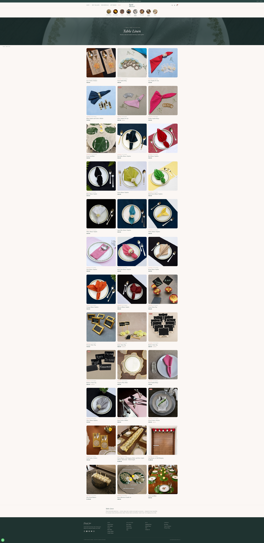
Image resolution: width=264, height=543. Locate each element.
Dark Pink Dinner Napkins (124, 269)
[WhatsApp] (87, 531)
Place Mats (109, 529)
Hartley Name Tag (153, 345)
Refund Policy (148, 526)
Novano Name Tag (91, 345)
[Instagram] (84, 531)
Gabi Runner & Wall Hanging (155, 458)
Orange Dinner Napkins (92, 307)
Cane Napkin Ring (122, 80)
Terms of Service (167, 526)
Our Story (166, 524)
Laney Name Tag (121, 345)
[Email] (94, 531)
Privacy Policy (167, 527)
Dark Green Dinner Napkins (155, 194)
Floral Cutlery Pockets (154, 420)
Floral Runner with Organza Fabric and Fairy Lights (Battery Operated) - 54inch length (130, 458)
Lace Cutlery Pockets (91, 80)
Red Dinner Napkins (153, 156)
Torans (108, 527)
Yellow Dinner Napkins (154, 231)
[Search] (172, 5)
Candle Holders (110, 533)
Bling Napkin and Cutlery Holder (94, 118)
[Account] (174, 5)
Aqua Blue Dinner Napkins (124, 230)
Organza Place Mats (122, 382)
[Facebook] (89, 531)
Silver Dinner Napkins (92, 420)
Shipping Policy (148, 524)
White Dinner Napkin (91, 231)
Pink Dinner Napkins (91, 269)
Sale (119, 5)
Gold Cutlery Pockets (91, 458)
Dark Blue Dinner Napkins (124, 156)
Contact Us (147, 529)
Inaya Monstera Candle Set (124, 497)
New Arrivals (105, 5)
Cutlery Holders (110, 531)
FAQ (146, 527)
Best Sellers (96, 5)
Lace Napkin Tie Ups (153, 80)
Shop (87, 5)
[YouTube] (91, 531)
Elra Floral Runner (91, 497)
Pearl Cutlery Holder (122, 420)
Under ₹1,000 (129, 528)
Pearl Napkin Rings (153, 382)
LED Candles (110, 526)
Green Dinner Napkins (123, 192)
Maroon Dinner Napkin (123, 307)
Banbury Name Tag (91, 382)
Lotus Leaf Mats (90, 156)
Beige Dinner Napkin (153, 269)
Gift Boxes (113, 5)
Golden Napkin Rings (153, 118)
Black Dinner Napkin (91, 194)
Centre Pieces (110, 524)
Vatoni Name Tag (152, 307)
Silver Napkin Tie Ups (122, 118)
